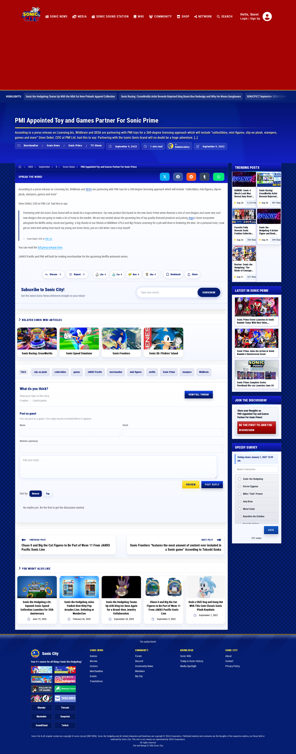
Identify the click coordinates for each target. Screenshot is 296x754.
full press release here (50, 247)
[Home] (20, 166)
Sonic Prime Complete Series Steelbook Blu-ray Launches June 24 (255, 384)
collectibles (60, 372)
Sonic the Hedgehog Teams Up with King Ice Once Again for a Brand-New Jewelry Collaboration (121, 607)
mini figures (136, 372)
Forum (138, 656)
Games (93, 656)
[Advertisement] (148, 60)
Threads (65, 707)
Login (244, 18)
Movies (93, 661)
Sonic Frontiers (121, 353)
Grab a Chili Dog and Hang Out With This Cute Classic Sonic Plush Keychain (205, 605)
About (228, 656)
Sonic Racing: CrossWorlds (37, 353)
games (76, 372)
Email (125, 425)
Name (22, 425)
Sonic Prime (75, 145)
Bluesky (42, 707)
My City (139, 676)
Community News (144, 666)
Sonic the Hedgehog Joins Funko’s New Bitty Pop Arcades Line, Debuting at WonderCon (79, 607)
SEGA (89, 189)
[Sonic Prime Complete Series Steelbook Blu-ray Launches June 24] (256, 369)
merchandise (116, 372)
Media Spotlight (188, 666)
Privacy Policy (232, 666)
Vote (271, 530)
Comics (94, 666)
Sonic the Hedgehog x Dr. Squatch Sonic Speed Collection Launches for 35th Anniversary (37, 607)
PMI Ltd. (48, 238)
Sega (191, 217)
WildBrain (204, 372)
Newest (35, 493)
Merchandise (31, 145)
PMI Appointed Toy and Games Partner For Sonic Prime (109, 166)
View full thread (198, 394)
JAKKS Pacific (95, 372)
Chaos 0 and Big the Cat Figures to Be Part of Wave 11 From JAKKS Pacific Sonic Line (163, 607)
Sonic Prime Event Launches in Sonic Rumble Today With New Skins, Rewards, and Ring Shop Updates (255, 322)
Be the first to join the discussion (255, 427)
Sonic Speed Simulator (79, 353)
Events (93, 676)
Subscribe (208, 292)
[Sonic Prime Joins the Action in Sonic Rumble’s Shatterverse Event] (256, 338)
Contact (229, 661)
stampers (186, 372)
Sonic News (53, 145)
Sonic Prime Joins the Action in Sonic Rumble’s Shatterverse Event (255, 353)
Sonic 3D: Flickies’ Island (163, 353)
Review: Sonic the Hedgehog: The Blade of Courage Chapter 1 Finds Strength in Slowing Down (244, 272)
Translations (96, 681)
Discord (139, 661)
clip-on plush (40, 372)
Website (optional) (29, 441)
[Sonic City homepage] (31, 16)
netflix (152, 372)
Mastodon (41, 716)
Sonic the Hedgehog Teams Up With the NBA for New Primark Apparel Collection (70, 96)
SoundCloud (42, 725)
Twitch (65, 725)
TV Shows (96, 145)
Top (48, 493)
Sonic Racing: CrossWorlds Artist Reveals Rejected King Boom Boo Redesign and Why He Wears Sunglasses (181, 96)
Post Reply (212, 484)
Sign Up (255, 18)
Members (140, 671)
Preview (191, 484)
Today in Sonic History (191, 661)
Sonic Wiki (185, 656)
